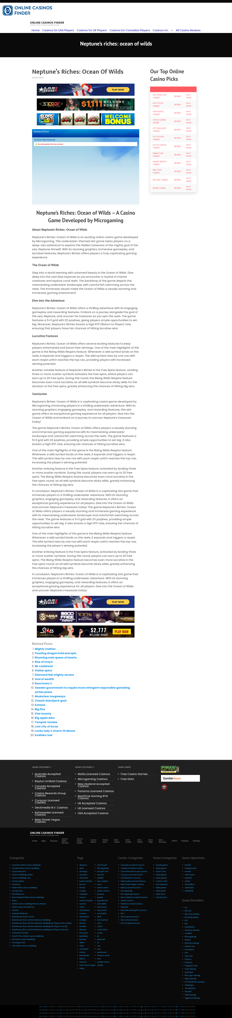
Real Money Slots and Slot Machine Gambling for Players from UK (39, 926)
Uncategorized (18, 942)
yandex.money (103, 962)
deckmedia (84, 916)
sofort (100, 926)
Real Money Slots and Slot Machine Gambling (31, 920)
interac (82, 952)
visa (99, 949)
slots (99, 923)
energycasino (191, 868)
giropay (82, 939)
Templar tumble (46, 722)
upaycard (101, 939)
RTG (122, 913)
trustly (100, 933)
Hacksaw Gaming (192, 930)
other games (161, 874)
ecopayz (83, 920)
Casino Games (93, 841)
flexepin (82, 929)
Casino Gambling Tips (21, 878)
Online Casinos (127, 900)
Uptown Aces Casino (159, 129)
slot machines (162, 884)
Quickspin (189, 972)
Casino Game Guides (80, 841)
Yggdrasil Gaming (192, 998)
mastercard (102, 865)
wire (99, 958)
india (81, 945)
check (81, 907)
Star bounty (43, 713)
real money (101, 907)
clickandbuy (84, 910)
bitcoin (82, 884)
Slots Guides (128, 841)
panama (100, 894)
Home (35, 30)
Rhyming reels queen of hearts (56, 657)
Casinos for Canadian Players (130, 30)
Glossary (53, 841)
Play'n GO (189, 956)
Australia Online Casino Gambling (26, 865)
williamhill (189, 891)
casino (82, 897)
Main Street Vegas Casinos (47, 821)
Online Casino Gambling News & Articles (29, 903)
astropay (83, 871)
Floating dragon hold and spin (55, 653)
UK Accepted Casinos (92, 803)
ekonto (82, 923)
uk (98, 936)
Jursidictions (17, 891)
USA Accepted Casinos (93, 813)
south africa (102, 929)
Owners (15, 910)
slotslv (187, 881)
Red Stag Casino (157, 171)
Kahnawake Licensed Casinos (49, 814)
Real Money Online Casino (23, 916)
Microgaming (103, 868)
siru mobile (101, 913)
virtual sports (161, 897)
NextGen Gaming (192, 943)
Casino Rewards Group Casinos (50, 794)
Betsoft (188, 910)
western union (103, 955)
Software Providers (20, 933)
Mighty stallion (45, 649)
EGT (186, 920)
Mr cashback (44, 666)
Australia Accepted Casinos (48, 775)
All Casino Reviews (188, 30)
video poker (161, 891)
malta (81, 968)
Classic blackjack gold (50, 701)
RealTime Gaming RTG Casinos (93, 797)
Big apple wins (45, 718)
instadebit (83, 949)
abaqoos (83, 865)
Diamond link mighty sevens (54, 675)
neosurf (100, 874)
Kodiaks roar (44, 735)
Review (177, 96)
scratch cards (161, 881)
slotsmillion (190, 884)
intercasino (190, 874)
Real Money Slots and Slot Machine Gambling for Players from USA (40, 929)
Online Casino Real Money (23, 907)
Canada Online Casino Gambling (25, 868)
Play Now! (188, 96)
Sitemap (184, 841)
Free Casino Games (134, 774)
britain (82, 887)
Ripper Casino (159, 188)
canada (82, 891)
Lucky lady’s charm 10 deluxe (55, 731)
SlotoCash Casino (158, 138)
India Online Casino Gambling (24, 887)
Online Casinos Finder (47, 22)
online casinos (103, 891)
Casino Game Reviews (65, 841)
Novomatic (189, 949)
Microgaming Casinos (93, 779)
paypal (100, 897)
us (98, 942)
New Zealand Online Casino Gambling (28, 897)
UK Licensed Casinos (91, 808)
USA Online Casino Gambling (24, 945)
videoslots (189, 887)
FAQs (43, 841)
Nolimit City (190, 946)
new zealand (102, 881)
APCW (174, 841)
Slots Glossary (162, 841)
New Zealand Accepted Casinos (94, 785)
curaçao (82, 913)
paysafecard (102, 900)
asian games (161, 868)
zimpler (100, 965)
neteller (100, 878)
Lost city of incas (46, 726)
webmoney (101, 952)
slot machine (102, 920)
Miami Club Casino (158, 154)
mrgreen (188, 878)
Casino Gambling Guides (22, 874)
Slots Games (117, 841)
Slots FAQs (150, 841)
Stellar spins (43, 670)
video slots (160, 894)
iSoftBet (188, 933)
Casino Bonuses (19, 871)
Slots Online (140, 841)
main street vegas (87, 965)
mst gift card (102, 871)
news (99, 884)
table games (161, 887)
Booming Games (192, 917)
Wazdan (188, 991)
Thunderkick (190, 988)
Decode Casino (160, 179)
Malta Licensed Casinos (94, 774)
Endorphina (190, 927)
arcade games (162, 865)
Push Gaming (190, 969)
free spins (83, 933)
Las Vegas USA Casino (159, 96)
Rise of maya (44, 662)
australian (83, 878)
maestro (83, 962)
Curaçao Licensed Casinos (47, 801)
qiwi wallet (101, 903)
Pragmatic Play (191, 965)
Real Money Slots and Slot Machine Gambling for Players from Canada (41, 923)
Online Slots (105, 841)
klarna (82, 958)
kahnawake (84, 955)
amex (81, 868)
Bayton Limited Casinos (51, 781)
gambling (83, 936)
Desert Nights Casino (159, 163)
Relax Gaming (190, 978)
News (14, 900)
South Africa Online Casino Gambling (28, 936)
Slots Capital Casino (159, 146)
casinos (82, 903)
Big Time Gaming (192, 914)
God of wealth (44, 679)
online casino (103, 887)
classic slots (161, 871)
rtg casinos (102, 910)
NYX (186, 952)
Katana (40, 705)
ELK (186, 923)
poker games (161, 878)
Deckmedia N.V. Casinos (51, 807)
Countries (16, 884)
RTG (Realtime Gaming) (194, 982)
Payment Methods (20, 913)
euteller (82, 926)
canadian (83, 894)
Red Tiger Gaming (192, 975)
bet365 (188, 865)
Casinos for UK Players (92, 30)
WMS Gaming (190, 994)
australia (83, 874)
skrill (99, 916)
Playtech (124, 907)
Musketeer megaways (50, 696)
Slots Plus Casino (158, 104)
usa (98, 945)
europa (188, 871)
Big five (40, 709)
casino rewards (86, 900)
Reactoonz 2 (43, 683)
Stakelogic (189, 985)
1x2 (186, 907)
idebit (82, 942)
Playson (188, 959)
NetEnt (188, 940)
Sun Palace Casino (158, 113)
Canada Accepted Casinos (47, 787)
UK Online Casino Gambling (23, 939)
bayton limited (85, 881)
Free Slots (127, 779)
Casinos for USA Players (58, 30)
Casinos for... (161, 30)
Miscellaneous (18, 894)
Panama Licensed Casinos (96, 791)
